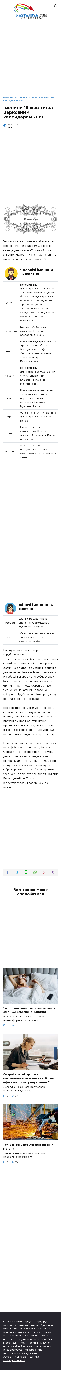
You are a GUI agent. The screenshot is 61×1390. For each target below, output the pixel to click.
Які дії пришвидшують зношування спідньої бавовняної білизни (29, 1010)
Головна (8, 98)
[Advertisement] (30, 62)
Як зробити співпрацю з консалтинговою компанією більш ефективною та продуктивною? (28, 1078)
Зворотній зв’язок (14, 1356)
